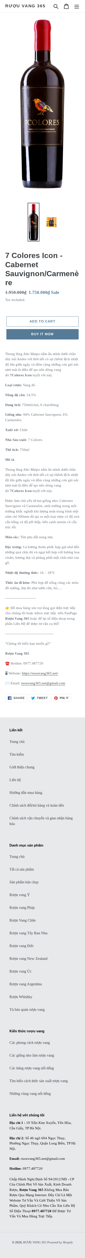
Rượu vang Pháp (22, 908)
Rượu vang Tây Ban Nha (28, 933)
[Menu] (77, 6)
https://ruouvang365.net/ (40, 673)
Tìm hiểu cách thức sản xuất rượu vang (38, 1081)
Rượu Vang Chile (22, 920)
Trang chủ (17, 742)
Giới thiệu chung (21, 767)
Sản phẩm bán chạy (24, 882)
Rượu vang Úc (20, 971)
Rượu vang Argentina (25, 984)
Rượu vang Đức (21, 946)
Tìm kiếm (16, 754)
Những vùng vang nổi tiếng (30, 1094)
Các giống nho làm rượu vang (31, 1055)
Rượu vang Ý (19, 895)
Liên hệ (15, 780)
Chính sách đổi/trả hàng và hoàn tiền (36, 805)
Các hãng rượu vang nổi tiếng (31, 1068)
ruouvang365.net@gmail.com (43, 683)
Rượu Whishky (20, 997)
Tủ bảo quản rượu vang (27, 1010)
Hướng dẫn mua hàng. (26, 793)
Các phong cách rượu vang (29, 1043)
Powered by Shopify (60, 1242)
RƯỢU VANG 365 (25, 6)
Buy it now (42, 334)
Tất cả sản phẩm (21, 869)
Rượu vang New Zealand (28, 959)
